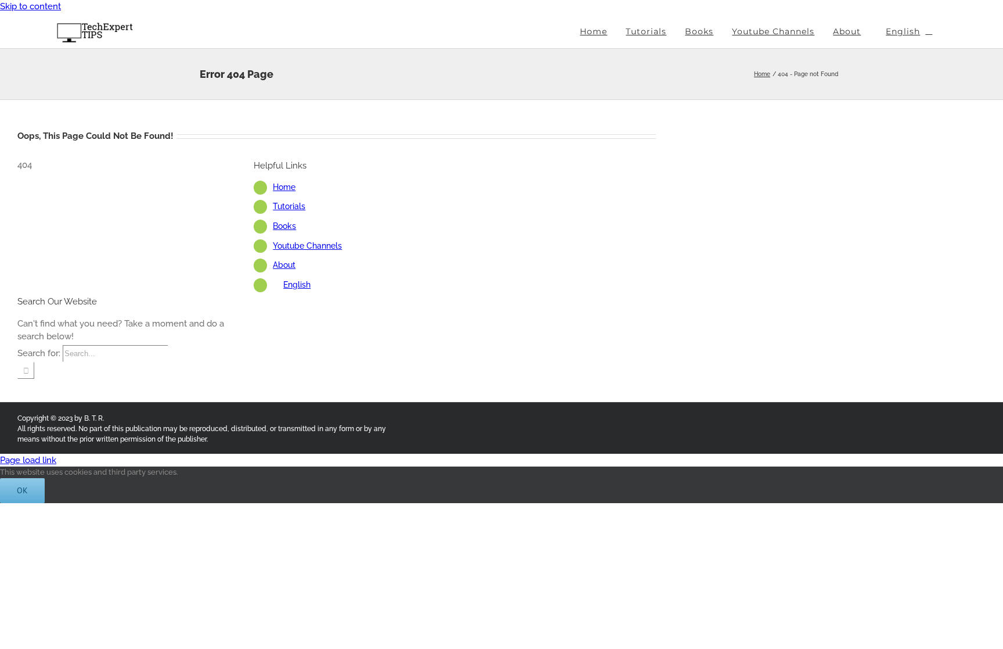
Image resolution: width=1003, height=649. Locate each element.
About (284, 265)
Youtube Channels (307, 245)
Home (284, 187)
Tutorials (289, 206)
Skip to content (30, 6)
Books (284, 226)
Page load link (28, 460)
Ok (22, 490)
